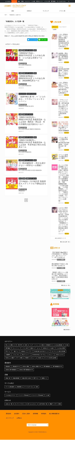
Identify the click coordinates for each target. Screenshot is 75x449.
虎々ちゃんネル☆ (32, 404)
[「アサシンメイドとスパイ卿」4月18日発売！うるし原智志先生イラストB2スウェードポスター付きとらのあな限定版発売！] (55, 102)
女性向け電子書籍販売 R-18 (26, 369)
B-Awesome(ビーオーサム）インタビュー (42, 354)
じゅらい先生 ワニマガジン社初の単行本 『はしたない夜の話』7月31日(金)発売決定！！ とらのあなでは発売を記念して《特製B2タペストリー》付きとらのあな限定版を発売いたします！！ (63, 219)
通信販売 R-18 (16, 366)
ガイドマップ (10, 418)
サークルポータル (61, 1)
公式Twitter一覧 (43, 404)
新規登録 (19, 386)
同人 (7, 345)
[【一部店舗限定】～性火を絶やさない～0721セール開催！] (12, 165)
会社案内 (16, 413)
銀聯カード (44, 378)
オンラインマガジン (20, 404)
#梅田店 (35, 36)
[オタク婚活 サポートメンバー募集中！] (60, 315)
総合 (13, 11)
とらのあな (8, 1)
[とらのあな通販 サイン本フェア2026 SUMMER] (55, 124)
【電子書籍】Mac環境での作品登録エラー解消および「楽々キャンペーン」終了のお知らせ (60, 255)
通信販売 (48, 345)
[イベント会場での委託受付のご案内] (55, 157)
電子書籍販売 (47, 366)
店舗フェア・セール (35, 348)
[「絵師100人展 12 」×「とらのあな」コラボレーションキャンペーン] (12, 99)
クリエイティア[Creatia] (37, 395)
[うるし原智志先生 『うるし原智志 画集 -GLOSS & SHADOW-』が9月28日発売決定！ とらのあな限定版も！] (55, 37)
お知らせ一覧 (9, 404)
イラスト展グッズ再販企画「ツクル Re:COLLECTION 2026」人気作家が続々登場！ (64, 143)
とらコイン (27, 1)
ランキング (46, 11)
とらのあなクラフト (10, 395)
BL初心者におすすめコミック (41, 351)
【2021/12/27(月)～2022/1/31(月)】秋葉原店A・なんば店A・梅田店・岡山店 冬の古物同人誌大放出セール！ (32, 120)
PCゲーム (8, 351)
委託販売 (8, 413)
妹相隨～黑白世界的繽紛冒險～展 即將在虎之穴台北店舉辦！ (63, 56)
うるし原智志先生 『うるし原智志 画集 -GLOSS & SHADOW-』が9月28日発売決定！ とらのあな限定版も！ (63, 40)
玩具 (26, 345)
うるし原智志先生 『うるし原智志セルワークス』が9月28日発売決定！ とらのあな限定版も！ (63, 88)
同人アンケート (26, 354)
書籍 (12, 345)
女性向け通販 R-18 (36, 366)
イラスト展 (47, 1)
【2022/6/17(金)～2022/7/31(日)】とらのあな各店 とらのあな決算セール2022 (32, 56)
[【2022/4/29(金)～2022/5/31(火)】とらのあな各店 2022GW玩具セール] (12, 78)
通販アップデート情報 (16, 357)
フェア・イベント (34, 345)
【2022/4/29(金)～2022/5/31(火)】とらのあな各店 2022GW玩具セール (32, 78)
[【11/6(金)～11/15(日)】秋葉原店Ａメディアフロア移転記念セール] (12, 183)
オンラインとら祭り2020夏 (58, 351)
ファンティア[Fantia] (23, 395)
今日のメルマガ (59, 354)
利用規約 (43, 413)
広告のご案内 (26, 413)
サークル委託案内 (10, 386)
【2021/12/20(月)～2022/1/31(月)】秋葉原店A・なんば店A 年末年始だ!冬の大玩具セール (32, 143)
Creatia (39, 357)
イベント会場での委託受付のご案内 (63, 156)
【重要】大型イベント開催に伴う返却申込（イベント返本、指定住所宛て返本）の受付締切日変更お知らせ (60, 276)
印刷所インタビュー (30, 357)
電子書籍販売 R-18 (57, 366)
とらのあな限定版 (57, 345)
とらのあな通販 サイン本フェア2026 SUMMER (63, 126)
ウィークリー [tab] (62, 27)
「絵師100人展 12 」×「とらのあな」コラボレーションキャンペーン (32, 99)
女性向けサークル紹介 (48, 348)
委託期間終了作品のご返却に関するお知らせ (60, 264)
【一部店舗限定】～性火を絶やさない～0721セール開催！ (32, 164)
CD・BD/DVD (18, 345)
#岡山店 (30, 36)
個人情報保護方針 (54, 413)
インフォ (14, 1)
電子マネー (36, 378)
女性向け (29, 11)
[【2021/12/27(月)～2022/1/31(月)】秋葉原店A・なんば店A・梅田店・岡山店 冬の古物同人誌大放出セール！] (12, 119)
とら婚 (33, 1)
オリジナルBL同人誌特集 (50, 357)
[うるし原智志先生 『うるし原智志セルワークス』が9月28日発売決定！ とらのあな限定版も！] (55, 85)
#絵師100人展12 (23, 36)
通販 (19, 1)
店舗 (22, 1)
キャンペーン (16, 348)
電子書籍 (53, 1)
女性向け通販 (25, 366)
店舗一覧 (8, 378)
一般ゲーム (15, 351)
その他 (66, 345)
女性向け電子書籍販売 (11, 369)
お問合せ (19, 418)
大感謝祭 (8, 354)
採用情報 (35, 413)
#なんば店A (14, 36)
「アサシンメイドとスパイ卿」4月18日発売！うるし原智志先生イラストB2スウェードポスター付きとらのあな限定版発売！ (63, 107)
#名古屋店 (41, 36)
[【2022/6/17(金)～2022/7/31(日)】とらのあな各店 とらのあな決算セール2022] (12, 55)
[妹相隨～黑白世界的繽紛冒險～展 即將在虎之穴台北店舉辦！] (55, 55)
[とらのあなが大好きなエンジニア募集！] (60, 325)
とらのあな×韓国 (61, 348)
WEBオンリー (39, 1)
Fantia (7, 357)
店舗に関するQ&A (26, 378)
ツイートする (33, 39)
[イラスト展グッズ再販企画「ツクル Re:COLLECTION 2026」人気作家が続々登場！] (55, 140)
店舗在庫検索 (16, 378)
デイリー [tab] (55, 27)
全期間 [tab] (54, 29)
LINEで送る (44, 39)
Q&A (37, 386)
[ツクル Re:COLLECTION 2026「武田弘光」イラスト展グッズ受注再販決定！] (55, 69)
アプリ (30, 351)
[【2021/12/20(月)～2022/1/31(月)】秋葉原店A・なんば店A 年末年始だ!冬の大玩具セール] (12, 142)
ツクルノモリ (16, 354)
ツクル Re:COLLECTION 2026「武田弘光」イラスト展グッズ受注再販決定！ (64, 71)
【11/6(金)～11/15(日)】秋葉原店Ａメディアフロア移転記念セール (32, 183)
